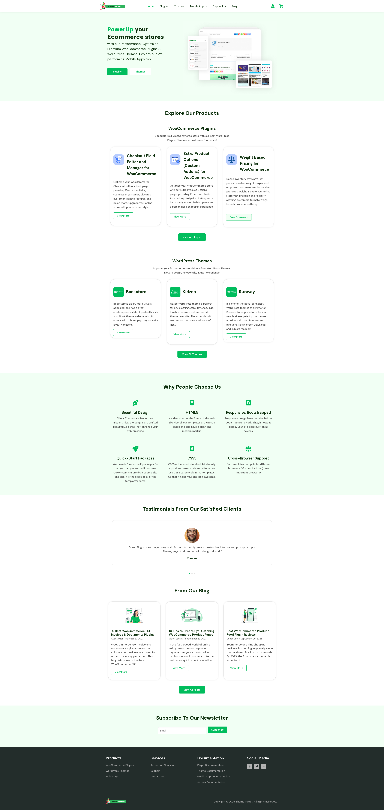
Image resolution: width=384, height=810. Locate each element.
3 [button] (194, 573)
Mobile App (197, 6)
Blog (234, 6)
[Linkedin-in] (263, 766)
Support (218, 6)
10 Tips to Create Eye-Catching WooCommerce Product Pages (191, 632)
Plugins (164, 6)
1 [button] (189, 573)
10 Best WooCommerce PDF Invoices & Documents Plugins (132, 632)
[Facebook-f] (249, 766)
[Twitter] (256, 766)
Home (150, 6)
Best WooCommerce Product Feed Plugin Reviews (248, 632)
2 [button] (192, 573)
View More (121, 672)
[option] (192, 543)
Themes (179, 6)
